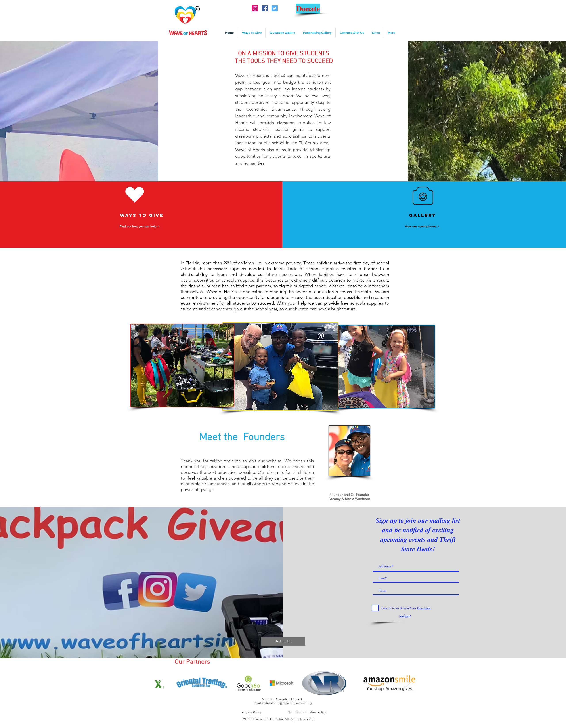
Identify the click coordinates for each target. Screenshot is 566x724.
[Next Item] (407, 683)
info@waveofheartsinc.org (293, 703)
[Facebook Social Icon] (265, 8)
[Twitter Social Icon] (275, 8)
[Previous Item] (160, 683)
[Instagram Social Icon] (255, 8)
